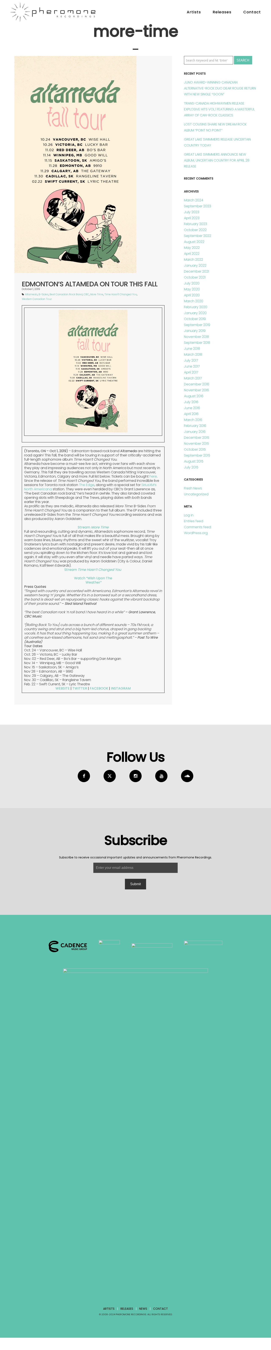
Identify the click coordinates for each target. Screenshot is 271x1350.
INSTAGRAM (121, 688)
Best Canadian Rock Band (66, 294)
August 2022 (194, 241)
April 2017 (191, 372)
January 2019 (195, 330)
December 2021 (196, 271)
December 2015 (196, 437)
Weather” (93, 582)
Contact (252, 12)
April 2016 (191, 413)
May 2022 (192, 247)
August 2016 (193, 396)
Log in (189, 515)
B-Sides (43, 294)
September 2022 (197, 235)
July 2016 (191, 402)
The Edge (86, 484)
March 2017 (193, 378)
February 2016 (195, 425)
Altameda (31, 294)
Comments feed (197, 527)
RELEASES (126, 1309)
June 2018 (192, 348)
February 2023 (195, 224)
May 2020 (192, 289)
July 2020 (191, 283)
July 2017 (191, 360)
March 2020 (193, 301)
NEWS (143, 1309)
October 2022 (195, 229)
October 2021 (195, 277)
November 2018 (196, 336)
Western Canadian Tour (37, 299)
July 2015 (191, 467)
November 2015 (196, 443)
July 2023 (191, 212)
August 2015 (193, 461)
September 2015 (197, 455)
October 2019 (195, 318)
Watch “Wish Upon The (93, 578)
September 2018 (197, 342)
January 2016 (195, 431)
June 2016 (192, 407)
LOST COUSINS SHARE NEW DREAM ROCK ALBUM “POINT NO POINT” (215, 127)
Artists (194, 12)
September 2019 (197, 324)
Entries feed (193, 521)
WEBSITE (62, 688)
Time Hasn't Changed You (120, 294)
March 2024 (193, 200)
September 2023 (197, 206)
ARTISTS (109, 1309)
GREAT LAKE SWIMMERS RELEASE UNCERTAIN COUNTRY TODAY (217, 142)
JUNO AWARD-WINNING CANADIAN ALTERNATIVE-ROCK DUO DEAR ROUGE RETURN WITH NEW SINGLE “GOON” (220, 88)
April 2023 (191, 218)
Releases (222, 12)
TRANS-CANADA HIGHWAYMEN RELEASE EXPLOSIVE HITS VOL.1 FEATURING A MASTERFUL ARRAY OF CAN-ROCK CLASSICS (219, 109)
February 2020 (195, 307)
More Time (96, 294)
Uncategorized (196, 494)
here (153, 476)
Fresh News (193, 488)
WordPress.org (196, 533)
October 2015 (195, 449)
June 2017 (192, 366)
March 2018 (193, 354)
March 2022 (193, 259)
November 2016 (196, 390)
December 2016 (196, 384)
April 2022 (191, 253)
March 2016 (193, 419)
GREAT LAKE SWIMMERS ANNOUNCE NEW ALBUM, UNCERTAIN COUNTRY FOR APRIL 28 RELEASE (216, 160)
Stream (93, 527)
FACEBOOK (99, 688)
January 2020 (195, 313)
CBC (86, 294)
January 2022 (195, 265)
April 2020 (192, 295)
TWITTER (79, 688)
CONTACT (160, 1309)
